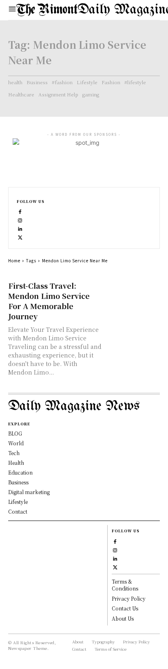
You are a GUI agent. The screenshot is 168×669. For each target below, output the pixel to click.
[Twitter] (20, 236)
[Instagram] (20, 219)
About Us (123, 618)
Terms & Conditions (125, 585)
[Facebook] (20, 210)
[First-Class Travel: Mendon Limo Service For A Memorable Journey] (133, 294)
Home (14, 260)
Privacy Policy (129, 598)
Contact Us (125, 608)
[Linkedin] (20, 227)
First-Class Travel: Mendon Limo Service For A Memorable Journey (49, 300)
